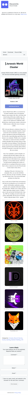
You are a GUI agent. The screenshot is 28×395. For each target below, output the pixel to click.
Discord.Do (13, 4)
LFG (22, 339)
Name (14, 368)
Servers (5, 54)
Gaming (8, 339)
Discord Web (18, 52)
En (24, 54)
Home (4, 52)
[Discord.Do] (4, 7)
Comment (14, 354)
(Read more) (24, 14)
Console (11, 338)
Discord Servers (18, 338)
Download (10, 52)
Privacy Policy (18, 392)
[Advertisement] (14, 33)
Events (4, 339)
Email (14, 373)
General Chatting (15, 339)
